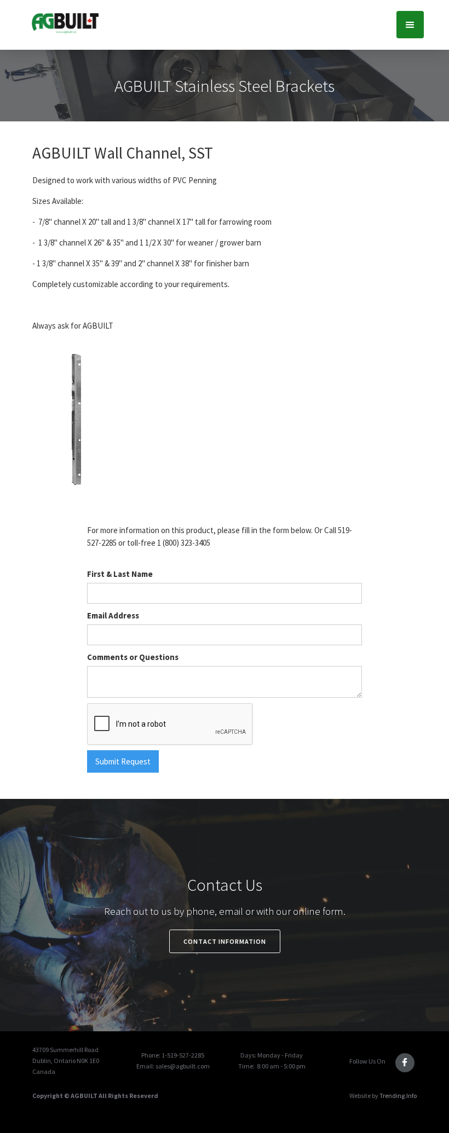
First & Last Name (120, 574)
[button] (410, 24)
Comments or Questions (133, 657)
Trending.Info (398, 1095)
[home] (65, 22)
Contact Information (224, 941)
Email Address (113, 615)
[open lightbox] (76, 419)
